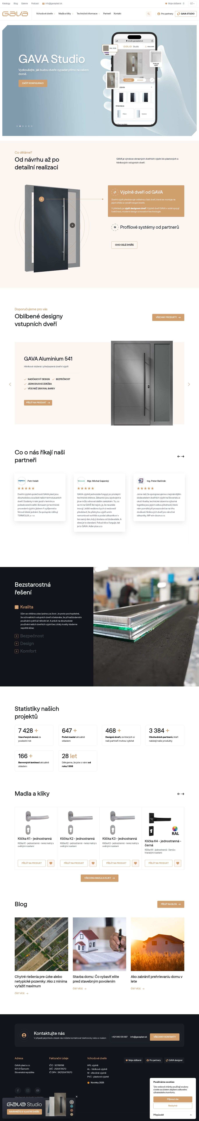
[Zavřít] (76, 1096)
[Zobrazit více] (41, 199)
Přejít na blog (169, 904)
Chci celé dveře (124, 245)
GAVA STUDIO (187, 14)
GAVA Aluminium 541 (48, 359)
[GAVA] (15, 13)
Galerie (24, 4)
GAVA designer (176, 1060)
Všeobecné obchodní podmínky (29, 1097)
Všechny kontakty (165, 1037)
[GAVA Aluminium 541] (129, 383)
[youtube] (38, 1090)
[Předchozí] (10, 384)
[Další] (189, 384)
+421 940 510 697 (119, 1037)
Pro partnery (167, 14)
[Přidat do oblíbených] (50, 863)
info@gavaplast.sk (53, 4)
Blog (16, 4)
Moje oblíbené (176, 4)
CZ (191, 4)
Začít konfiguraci (33, 83)
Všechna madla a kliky (97, 878)
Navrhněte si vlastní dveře (24, 1112)
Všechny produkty (166, 317)
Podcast (35, 4)
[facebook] (18, 1090)
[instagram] (28, 1090)
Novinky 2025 (97, 1083)
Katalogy (6, 4)
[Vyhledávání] (148, 14)
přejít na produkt (36, 403)
